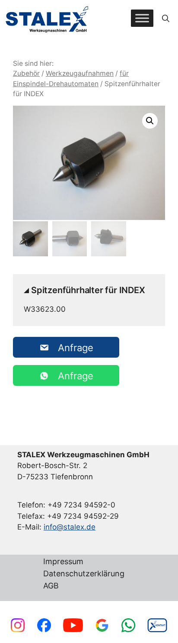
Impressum (63, 562)
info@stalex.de (69, 527)
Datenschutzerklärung (83, 574)
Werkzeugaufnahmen (80, 73)
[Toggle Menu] (142, 18)
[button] (165, 18)
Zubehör (26, 73)
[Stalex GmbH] (47, 18)
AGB (51, 586)
